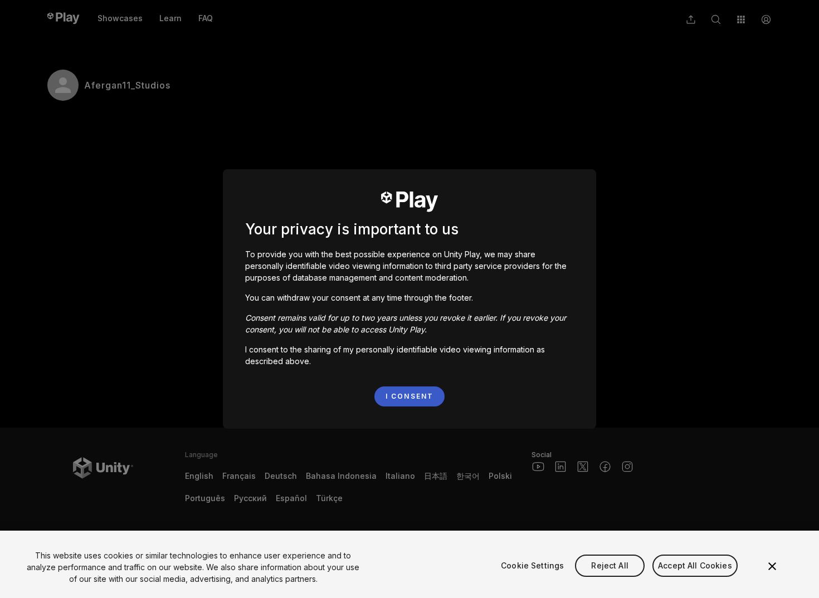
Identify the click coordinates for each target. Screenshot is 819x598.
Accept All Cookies (695, 565)
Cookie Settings (532, 565)
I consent (409, 396)
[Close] (772, 566)
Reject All (609, 565)
